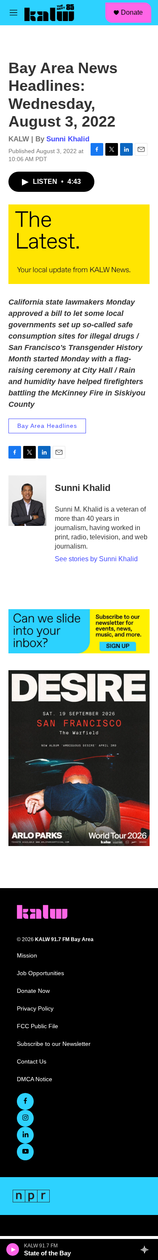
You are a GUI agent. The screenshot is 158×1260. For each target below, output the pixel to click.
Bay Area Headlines (47, 425)
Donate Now (33, 991)
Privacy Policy (35, 1008)
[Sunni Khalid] (27, 500)
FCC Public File (37, 1026)
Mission (27, 955)
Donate (132, 12)
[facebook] (25, 1101)
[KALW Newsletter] (79, 631)
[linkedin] (25, 1135)
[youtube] (25, 1151)
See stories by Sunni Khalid (96, 558)
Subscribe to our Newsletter (54, 1044)
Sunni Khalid (67, 139)
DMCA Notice (34, 1079)
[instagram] (25, 1118)
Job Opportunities (40, 973)
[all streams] (147, 1249)
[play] (13, 1249)
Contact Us (31, 1061)
